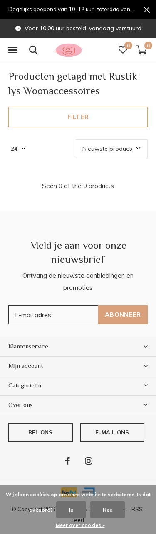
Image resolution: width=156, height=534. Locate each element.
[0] (141, 49)
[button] (12, 50)
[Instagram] (88, 461)
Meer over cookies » (80, 525)
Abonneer (123, 314)
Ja (71, 510)
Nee (107, 510)
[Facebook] (67, 461)
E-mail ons (112, 432)
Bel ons (40, 432)
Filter (78, 117)
